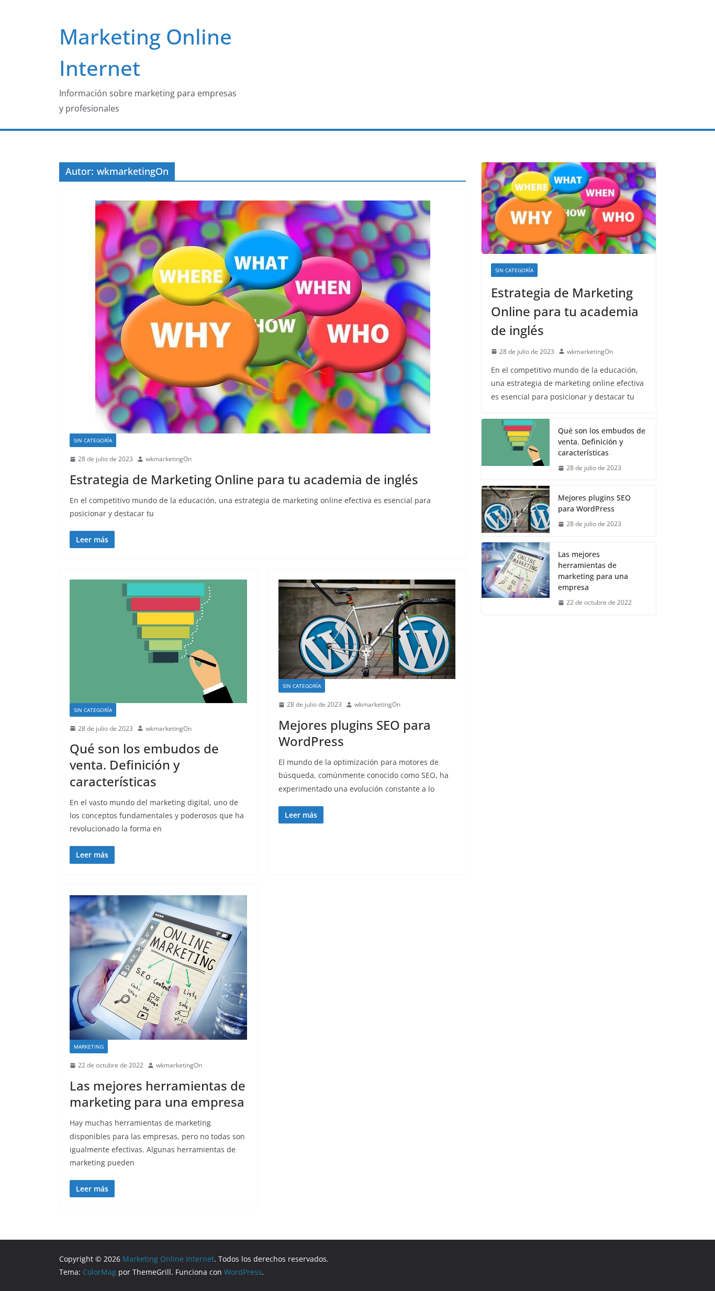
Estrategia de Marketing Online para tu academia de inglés (244, 479)
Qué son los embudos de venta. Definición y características (144, 764)
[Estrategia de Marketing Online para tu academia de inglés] (262, 317)
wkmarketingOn (169, 458)
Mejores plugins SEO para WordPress (354, 733)
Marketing (89, 1046)
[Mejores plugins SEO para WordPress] (367, 629)
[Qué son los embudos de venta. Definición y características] (158, 641)
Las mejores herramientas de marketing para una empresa (157, 1093)
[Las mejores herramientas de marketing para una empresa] (158, 967)
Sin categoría (93, 440)
